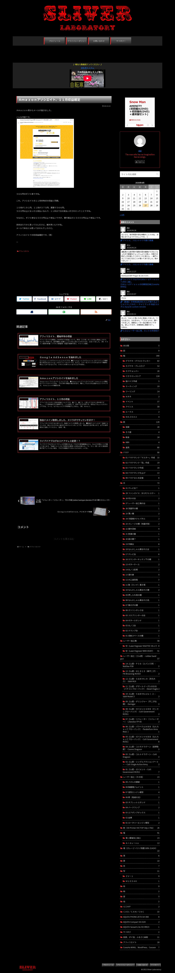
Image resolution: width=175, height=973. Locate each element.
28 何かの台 (142, 498)
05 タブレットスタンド (142, 802)
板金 (142, 437)
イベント (142, 401)
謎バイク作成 (142, 381)
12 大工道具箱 (142, 579)
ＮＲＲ (142, 396)
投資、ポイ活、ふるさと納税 (141, 937)
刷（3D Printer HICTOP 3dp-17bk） (141, 827)
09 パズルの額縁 (142, 781)
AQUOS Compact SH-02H (141, 921)
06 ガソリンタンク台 (142, 610)
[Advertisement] (87, 53)
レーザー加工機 (141, 640)
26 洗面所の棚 (142, 508)
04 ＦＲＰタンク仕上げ (142, 472)
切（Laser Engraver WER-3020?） (142, 650)
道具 (142, 447)
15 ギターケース (142, 564)
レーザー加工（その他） (141, 776)
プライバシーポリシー (125, 965)
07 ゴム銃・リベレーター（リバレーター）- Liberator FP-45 (141, 720)
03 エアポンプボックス (142, 812)
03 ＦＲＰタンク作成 (142, 467)
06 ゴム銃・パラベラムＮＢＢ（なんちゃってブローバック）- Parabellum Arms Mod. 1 (141, 729)
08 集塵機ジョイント (142, 787)
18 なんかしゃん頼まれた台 (142, 549)
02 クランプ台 (142, 630)
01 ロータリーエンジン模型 (142, 822)
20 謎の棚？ (142, 539)
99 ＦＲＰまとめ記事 (142, 477)
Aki (140, 150)
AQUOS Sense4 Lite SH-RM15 (141, 926)
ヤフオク (141, 932)
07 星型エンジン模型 (142, 792)
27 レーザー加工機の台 (142, 503)
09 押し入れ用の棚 (142, 595)
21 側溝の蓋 (142, 533)
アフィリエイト (24, 251)
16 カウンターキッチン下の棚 (142, 559)
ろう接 (142, 432)
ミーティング (142, 386)
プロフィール (108, 965)
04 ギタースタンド (142, 620)
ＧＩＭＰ (141, 906)
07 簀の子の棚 (142, 605)
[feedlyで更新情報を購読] (63, 312)
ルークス (142, 411)
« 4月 (122, 214)
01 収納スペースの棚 (142, 635)
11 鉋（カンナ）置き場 (142, 584)
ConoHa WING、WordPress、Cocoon (141, 947)
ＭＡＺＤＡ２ (142, 416)
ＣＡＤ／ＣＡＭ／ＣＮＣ (141, 911)
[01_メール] (45, 187)
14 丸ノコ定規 (142, 569)
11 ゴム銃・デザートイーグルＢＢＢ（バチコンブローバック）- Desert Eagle (141, 687)
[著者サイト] (31, 312)
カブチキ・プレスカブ (142, 365)
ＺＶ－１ (142, 876)
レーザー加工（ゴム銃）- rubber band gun (139, 657)
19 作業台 (142, 544)
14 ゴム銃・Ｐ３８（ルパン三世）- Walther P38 (141, 665)
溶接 (142, 426)
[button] (157, 174)
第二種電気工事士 (142, 837)
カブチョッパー (142, 371)
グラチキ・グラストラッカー (142, 360)
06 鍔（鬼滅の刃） (142, 797)
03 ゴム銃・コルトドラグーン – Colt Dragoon (141, 755)
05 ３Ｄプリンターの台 (142, 615)
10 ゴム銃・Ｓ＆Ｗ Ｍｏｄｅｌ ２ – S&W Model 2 (141, 695)
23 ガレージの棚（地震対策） (142, 523)
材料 (142, 442)
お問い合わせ (142, 965)
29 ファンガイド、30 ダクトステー (142, 493)
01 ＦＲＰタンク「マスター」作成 (142, 457)
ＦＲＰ (141, 452)
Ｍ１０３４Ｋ (142, 881)
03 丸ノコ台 (142, 625)
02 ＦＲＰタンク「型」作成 (142, 462)
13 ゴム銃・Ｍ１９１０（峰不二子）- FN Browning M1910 (141, 672)
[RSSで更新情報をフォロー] (96, 312)
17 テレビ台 (142, 554)
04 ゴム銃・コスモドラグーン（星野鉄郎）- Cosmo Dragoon (141, 748)
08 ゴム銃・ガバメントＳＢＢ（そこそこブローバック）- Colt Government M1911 (141, 711)
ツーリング (142, 391)
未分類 (141, 345)
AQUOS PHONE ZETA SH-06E (141, 916)
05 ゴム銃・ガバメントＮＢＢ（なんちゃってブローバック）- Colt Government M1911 (141, 739)
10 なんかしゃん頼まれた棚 (142, 589)
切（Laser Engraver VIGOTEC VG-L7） (142, 645)
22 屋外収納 (142, 528)
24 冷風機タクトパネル (142, 518)
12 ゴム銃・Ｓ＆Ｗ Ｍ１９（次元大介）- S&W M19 (141, 680)
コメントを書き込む (64, 539)
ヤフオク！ (155, 965)
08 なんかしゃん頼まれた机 (142, 600)
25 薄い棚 (142, 513)
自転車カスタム (87, 67)
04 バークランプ (142, 807)
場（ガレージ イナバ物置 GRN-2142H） (141, 849)
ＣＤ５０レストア (142, 376)
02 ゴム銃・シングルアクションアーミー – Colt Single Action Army (141, 763)
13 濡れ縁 (142, 574)
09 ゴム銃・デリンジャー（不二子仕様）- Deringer (141, 702)
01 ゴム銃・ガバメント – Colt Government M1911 (141, 770)
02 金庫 (142, 817)
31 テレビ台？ (142, 488)
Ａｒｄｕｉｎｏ (142, 843)
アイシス (142, 406)
